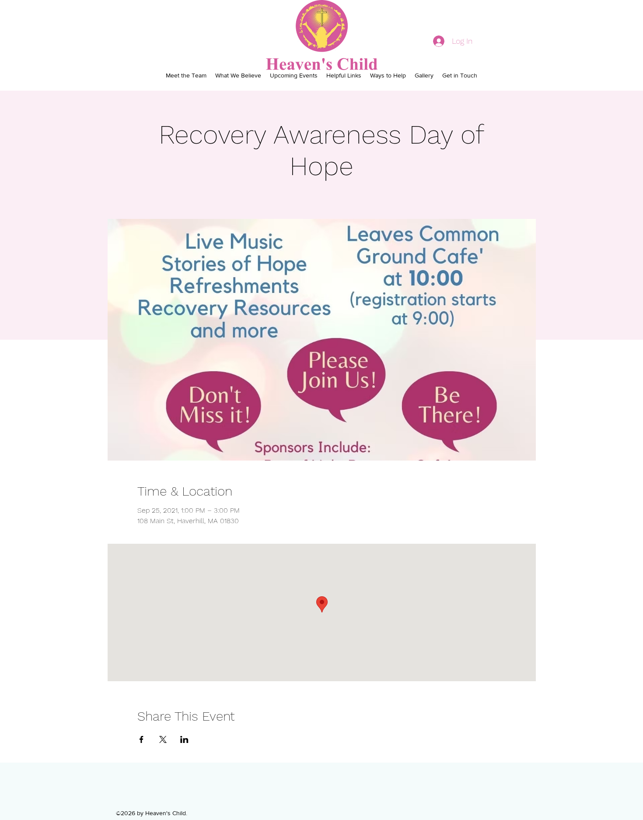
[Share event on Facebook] (141, 739)
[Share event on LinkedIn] (184, 739)
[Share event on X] (163, 739)
